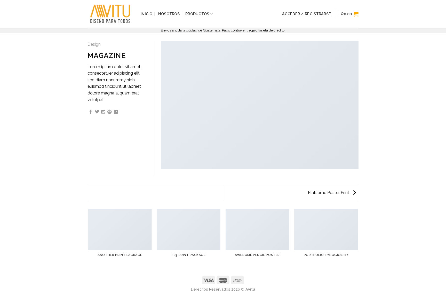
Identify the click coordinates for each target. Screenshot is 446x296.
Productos (197, 14)
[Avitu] (110, 14)
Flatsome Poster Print (329, 192)
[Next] (358, 239)
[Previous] (88, 239)
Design (94, 44)
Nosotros (169, 14)
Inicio (147, 14)
